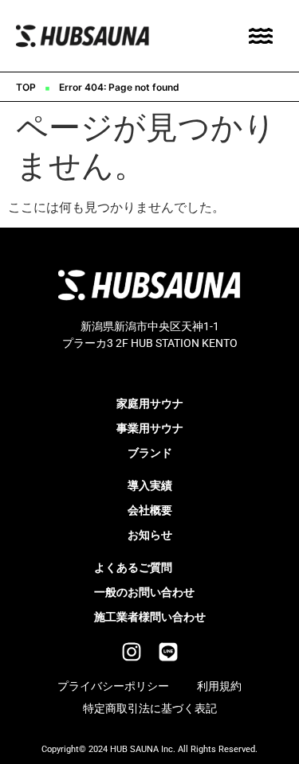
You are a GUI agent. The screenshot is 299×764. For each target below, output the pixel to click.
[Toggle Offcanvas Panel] (261, 36)
